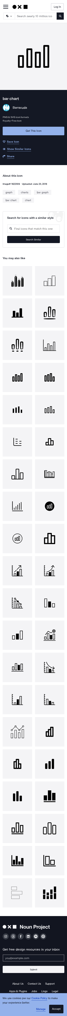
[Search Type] (9, 16)
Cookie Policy (39, 998)
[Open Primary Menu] (5, 7)
